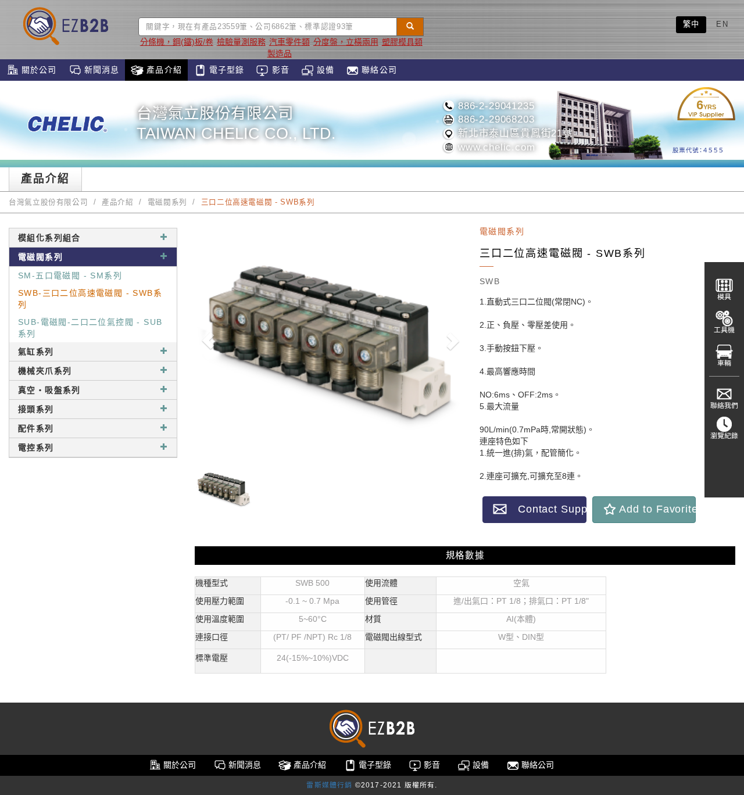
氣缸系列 (36, 351)
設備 (324, 69)
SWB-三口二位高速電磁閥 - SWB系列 (90, 298)
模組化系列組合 (49, 237)
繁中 (691, 24)
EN (722, 24)
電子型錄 (225, 69)
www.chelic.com (495, 147)
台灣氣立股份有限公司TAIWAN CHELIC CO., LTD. (236, 123)
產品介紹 (163, 69)
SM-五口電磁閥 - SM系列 (70, 275)
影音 (279, 69)
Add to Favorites (656, 509)
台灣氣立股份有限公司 (48, 202)
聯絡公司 (378, 69)
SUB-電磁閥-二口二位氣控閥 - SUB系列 (90, 327)
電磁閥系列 (167, 202)
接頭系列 (36, 409)
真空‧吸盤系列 (49, 390)
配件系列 (36, 428)
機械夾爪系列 (44, 370)
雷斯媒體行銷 (329, 785)
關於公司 (38, 69)
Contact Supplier (546, 509)
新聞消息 (100, 69)
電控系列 (36, 447)
